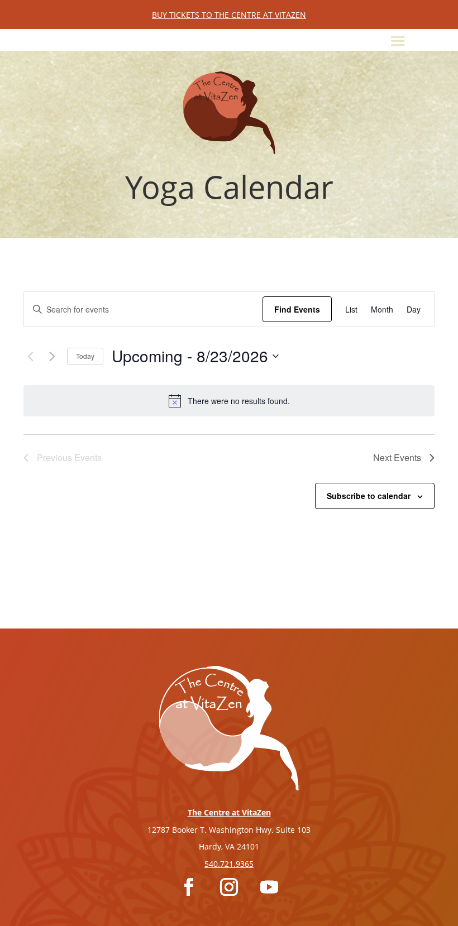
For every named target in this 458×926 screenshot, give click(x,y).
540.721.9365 (229, 863)
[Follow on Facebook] (189, 887)
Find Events (297, 309)
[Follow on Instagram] (229, 887)
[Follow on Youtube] (269, 887)
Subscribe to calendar (369, 495)
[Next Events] (52, 356)
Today (85, 356)
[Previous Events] (30, 356)
